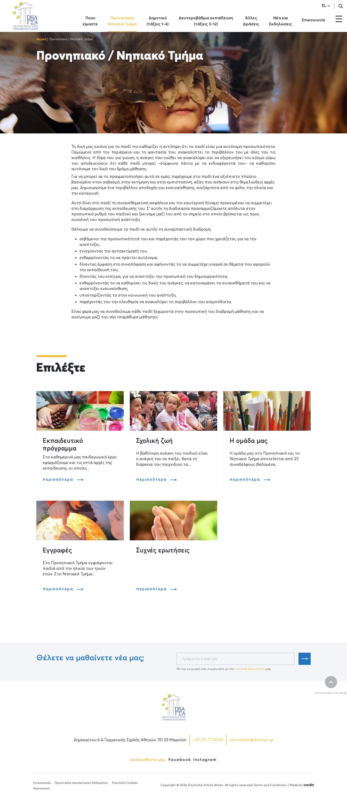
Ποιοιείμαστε (90, 20)
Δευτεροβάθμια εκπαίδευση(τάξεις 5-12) (206, 20)
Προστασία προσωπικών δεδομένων (81, 783)
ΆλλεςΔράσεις (251, 20)
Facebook (179, 759)
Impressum (41, 788)
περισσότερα (58, 479)
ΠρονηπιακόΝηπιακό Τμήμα (122, 20)
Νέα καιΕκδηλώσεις (280, 20)
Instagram (204, 759)
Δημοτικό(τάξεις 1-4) (158, 20)
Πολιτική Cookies (125, 783)
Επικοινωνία (313, 19)
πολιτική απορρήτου (250, 669)
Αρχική (41, 39)
